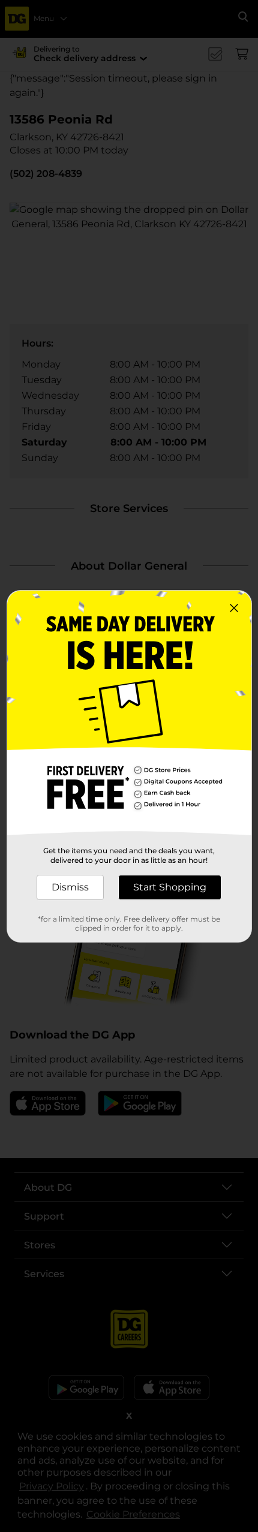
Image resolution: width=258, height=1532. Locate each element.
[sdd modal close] (234, 608)
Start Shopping (169, 887)
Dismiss (70, 887)
